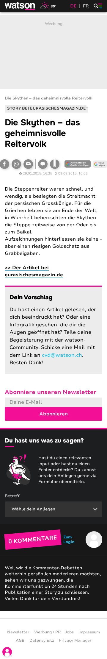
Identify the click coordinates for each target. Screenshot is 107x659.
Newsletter (18, 632)
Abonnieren (53, 414)
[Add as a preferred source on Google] (77, 164)
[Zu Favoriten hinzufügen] (54, 164)
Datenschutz (41, 640)
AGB (20, 640)
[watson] (20, 6)
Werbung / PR (47, 632)
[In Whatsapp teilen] (16, 164)
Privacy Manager (75, 640)
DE (73, 6)
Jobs (69, 632)
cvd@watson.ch (62, 355)
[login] (7, 652)
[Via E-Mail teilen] (28, 164)
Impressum (89, 632)
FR (86, 6)
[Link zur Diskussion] (43, 164)
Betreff (12, 496)
